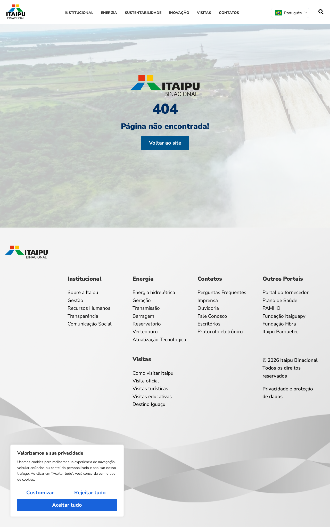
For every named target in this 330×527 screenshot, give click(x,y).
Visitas (204, 12)
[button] (321, 12)
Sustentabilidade (143, 12)
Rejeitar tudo (90, 492)
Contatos (229, 12)
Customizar (40, 492)
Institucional (79, 12)
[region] (67, 481)
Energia (109, 12)
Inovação (179, 12)
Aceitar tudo (67, 504)
